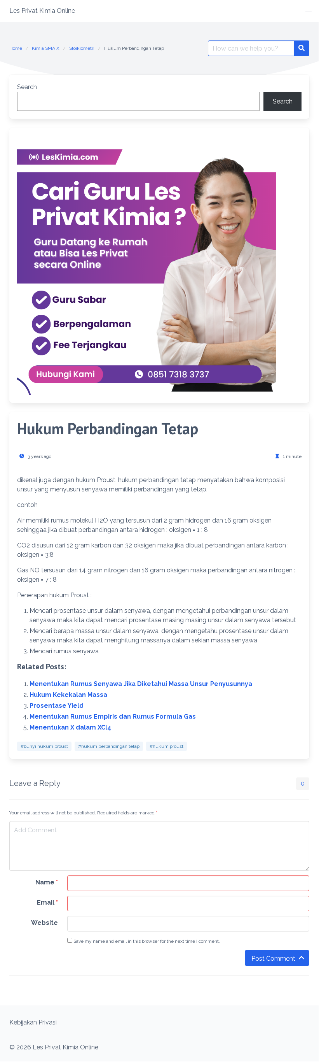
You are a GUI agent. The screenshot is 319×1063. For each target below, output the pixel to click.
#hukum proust (166, 746)
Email (47, 902)
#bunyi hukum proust (44, 746)
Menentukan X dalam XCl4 (70, 727)
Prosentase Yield (57, 705)
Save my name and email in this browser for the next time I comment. (146, 941)
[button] (308, 10)
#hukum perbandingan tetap (108, 746)
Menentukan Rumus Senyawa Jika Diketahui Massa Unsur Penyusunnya (141, 684)
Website (44, 922)
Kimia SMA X (45, 48)
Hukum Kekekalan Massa (68, 694)
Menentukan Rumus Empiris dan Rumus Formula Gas (113, 716)
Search (27, 87)
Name (46, 882)
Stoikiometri (81, 48)
